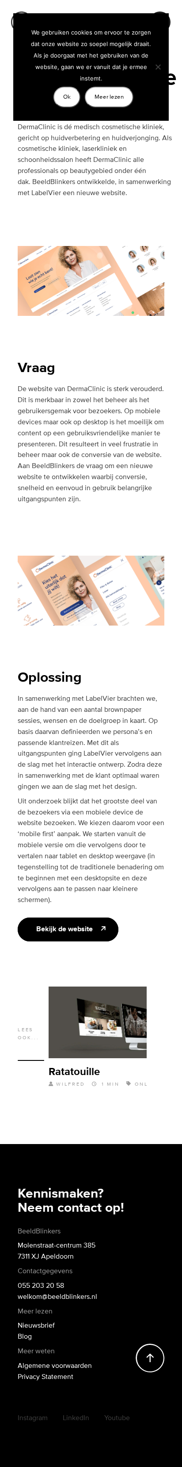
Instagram (33, 1417)
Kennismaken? (61, 1194)
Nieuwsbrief (36, 1325)
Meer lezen (109, 96)
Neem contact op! (71, 1208)
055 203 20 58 (41, 1285)
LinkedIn (76, 1417)
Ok (67, 96)
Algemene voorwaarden (55, 1365)
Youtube (117, 1417)
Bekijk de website (64, 929)
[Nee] (157, 66)
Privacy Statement (45, 1376)
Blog (25, 1336)
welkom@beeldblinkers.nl (57, 1296)
